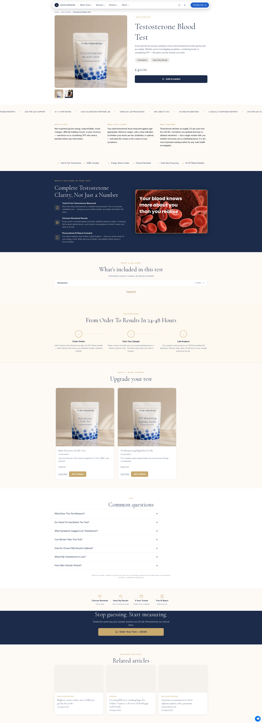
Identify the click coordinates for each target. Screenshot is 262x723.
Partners (112, 5)
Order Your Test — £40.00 (133, 632)
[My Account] (184, 5)
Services (99, 5)
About (124, 5)
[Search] (179, 5)
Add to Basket (78, 474)
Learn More (63, 474)
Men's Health (66, 12)
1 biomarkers (142, 60)
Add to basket (173, 79)
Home (57, 12)
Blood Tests (85, 5)
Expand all (131, 291)
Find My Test (198, 5)
